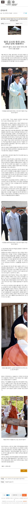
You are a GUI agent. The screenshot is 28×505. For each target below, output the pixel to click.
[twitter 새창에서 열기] (26, 13)
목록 (24, 470)
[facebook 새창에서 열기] (24, 13)
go (24, 495)
